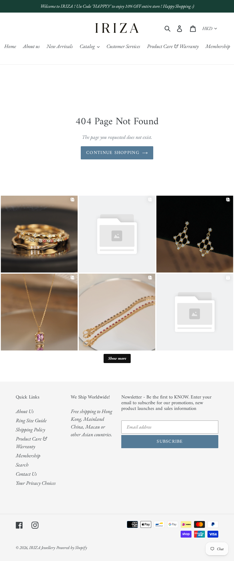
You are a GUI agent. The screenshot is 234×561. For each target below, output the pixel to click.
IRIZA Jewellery (42, 547)
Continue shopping (112, 153)
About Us (25, 411)
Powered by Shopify (71, 547)
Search (22, 464)
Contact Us (26, 473)
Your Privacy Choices (36, 483)
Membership (28, 455)
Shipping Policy (30, 429)
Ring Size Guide (31, 420)
